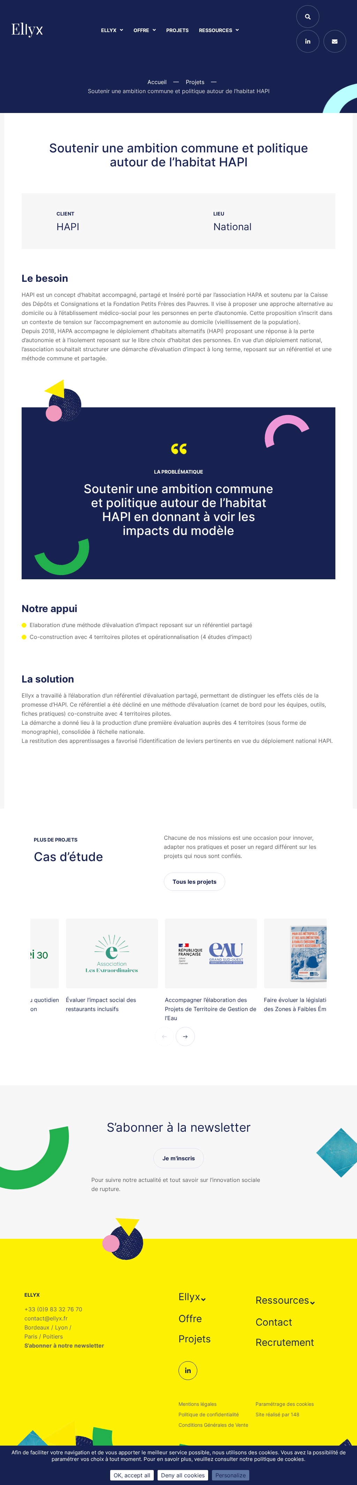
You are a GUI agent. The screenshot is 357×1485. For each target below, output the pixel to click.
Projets (177, 30)
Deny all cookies (183, 1475)
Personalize (230, 1475)
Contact (274, 1322)
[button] (192, 1297)
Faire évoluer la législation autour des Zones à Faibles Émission (276, 1004)
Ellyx (108, 30)
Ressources (215, 30)
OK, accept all (132, 1475)
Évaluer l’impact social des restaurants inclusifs (69, 1004)
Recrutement (285, 1342)
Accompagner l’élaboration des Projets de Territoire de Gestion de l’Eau (178, 1009)
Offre (141, 30)
